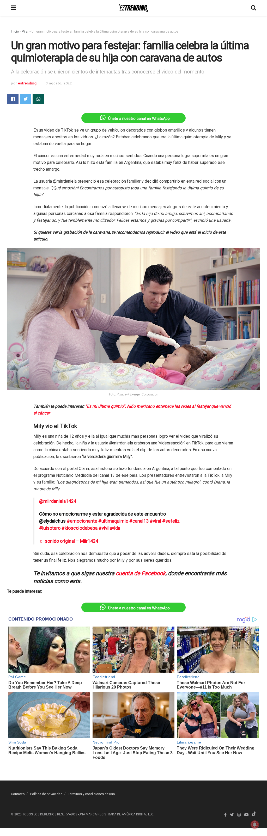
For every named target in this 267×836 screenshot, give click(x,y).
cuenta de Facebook (141, 573)
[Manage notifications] (255, 824)
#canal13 (139, 521)
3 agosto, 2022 (59, 83)
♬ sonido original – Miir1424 (68, 541)
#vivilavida (109, 528)
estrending (27, 83)
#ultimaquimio (113, 521)
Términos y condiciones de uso (91, 794)
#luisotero (49, 528)
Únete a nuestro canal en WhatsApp (139, 118)
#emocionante (82, 521)
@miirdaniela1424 (57, 501)
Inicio (15, 31)
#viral (155, 521)
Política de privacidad (46, 794)
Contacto (18, 794)
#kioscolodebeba (80, 528)
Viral (25, 31)
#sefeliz (171, 521)
